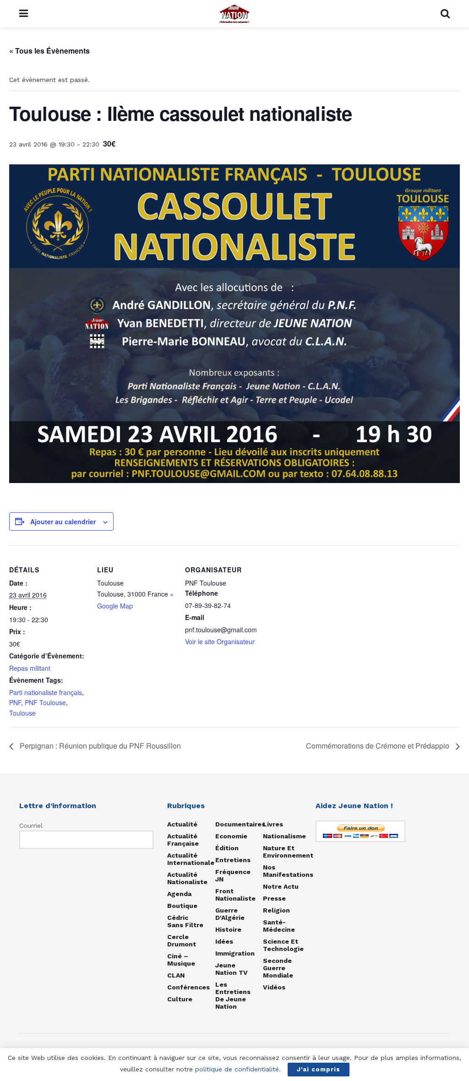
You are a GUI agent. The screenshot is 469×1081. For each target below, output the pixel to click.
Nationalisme (284, 836)
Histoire (228, 929)
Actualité (182, 824)
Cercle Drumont (181, 940)
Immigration (235, 953)
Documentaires (240, 824)
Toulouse (22, 712)
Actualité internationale (190, 859)
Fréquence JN (233, 875)
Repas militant (29, 668)
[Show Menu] (23, 13)
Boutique (182, 905)
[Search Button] (445, 13)
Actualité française (183, 839)
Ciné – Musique (181, 959)
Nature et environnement (288, 851)
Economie (231, 836)
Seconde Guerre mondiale (278, 968)
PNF (15, 702)
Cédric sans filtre (185, 921)
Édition (227, 848)
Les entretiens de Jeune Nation (233, 995)
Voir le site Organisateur (220, 641)
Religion (276, 910)
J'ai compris (318, 1069)
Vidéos (274, 987)
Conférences (188, 987)
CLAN (176, 975)
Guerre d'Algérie (230, 914)
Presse (274, 898)
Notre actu (281, 886)
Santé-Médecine (279, 925)
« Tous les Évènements (49, 50)
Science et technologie (283, 945)
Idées (224, 941)
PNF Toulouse (45, 702)
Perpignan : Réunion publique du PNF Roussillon (99, 745)
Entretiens (233, 860)
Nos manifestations (288, 871)
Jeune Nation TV (231, 968)
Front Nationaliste (235, 894)
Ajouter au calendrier (63, 521)
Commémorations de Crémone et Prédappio (378, 745)
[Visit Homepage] (234, 14)
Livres (273, 824)
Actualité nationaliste (187, 878)
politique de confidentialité (237, 1069)
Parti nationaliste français (45, 692)
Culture (179, 999)
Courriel (31, 825)
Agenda (179, 893)
